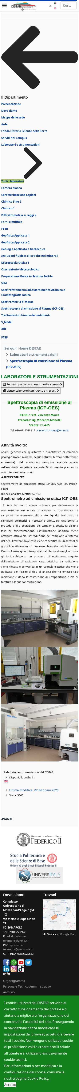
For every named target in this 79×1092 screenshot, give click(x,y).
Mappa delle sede (13, 117)
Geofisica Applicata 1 (15, 235)
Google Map (67, 934)
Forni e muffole (11, 222)
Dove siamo (9, 111)
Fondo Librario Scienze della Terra (24, 131)
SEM (4, 283)
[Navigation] (4, 5)
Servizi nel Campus (14, 138)
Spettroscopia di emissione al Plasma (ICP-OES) (32, 308)
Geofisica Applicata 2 (15, 242)
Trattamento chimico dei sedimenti (25, 315)
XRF (4, 329)
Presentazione (11, 104)
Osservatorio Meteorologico (20, 269)
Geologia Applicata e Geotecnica (23, 249)
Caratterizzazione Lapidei (18, 195)
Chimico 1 (8, 208)
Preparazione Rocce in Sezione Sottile (27, 276)
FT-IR (4, 229)
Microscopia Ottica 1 (15, 263)
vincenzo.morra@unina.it (53, 430)
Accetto (10, 1084)
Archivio (9, 992)
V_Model (6, 322)
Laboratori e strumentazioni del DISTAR (28, 772)
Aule (4, 124)
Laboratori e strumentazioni (20, 145)
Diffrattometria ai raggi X (18, 215)
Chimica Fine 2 (11, 201)
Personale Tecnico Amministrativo (27, 986)
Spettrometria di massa (17, 302)
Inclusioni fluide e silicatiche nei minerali (29, 256)
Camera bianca (11, 188)
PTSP (4, 337)
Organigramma (14, 981)
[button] (50, 5)
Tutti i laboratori (12, 181)
